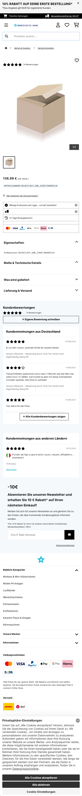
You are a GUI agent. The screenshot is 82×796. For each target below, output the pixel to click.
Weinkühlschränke (13, 597)
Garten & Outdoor (22, 48)
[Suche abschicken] (6, 36)
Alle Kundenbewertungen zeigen (45, 416)
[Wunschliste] (67, 25)
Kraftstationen (10, 610)
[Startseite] (9, 48)
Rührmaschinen (11, 624)
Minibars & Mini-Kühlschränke (19, 576)
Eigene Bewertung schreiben (42, 319)
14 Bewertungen (30, 64)
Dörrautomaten (11, 604)
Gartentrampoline (46, 48)
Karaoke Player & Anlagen (17, 617)
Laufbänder (9, 590)
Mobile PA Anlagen (13, 583)
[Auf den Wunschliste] (77, 60)
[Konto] (58, 25)
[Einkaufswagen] (76, 25)
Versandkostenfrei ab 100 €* (65, 16)
